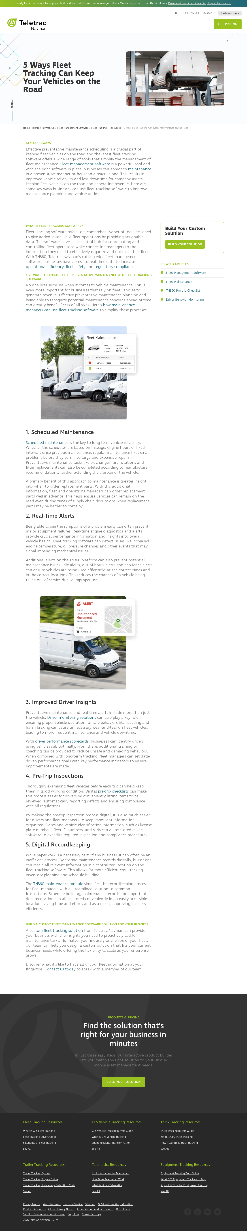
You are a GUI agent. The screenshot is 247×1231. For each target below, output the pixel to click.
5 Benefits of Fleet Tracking (39, 1143)
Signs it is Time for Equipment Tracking (184, 1185)
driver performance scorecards (62, 741)
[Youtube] (217, 1211)
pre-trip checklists (113, 791)
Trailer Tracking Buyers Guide (40, 1179)
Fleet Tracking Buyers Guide (40, 1137)
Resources (115, 128)
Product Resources (34, 1209)
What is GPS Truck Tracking (177, 1137)
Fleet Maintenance (179, 282)
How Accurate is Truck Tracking (179, 1143)
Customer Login (230, 13)
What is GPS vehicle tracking (109, 1137)
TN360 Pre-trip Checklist (183, 290)
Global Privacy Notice (61, 1209)
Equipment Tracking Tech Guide (180, 1173)
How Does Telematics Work (108, 1179)
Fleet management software (85, 164)
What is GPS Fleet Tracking (39, 1131)
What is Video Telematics (107, 1185)
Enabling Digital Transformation (111, 1143)
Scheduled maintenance (47, 442)
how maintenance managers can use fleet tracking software (80, 307)
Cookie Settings (91, 1214)
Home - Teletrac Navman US (38, 128)
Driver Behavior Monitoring (185, 299)
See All (27, 1149)
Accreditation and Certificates (95, 1209)
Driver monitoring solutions (71, 717)
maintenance (139, 169)
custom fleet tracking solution (56, 930)
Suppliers (73, 1214)
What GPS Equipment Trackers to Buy (183, 1179)
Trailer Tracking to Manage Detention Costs (49, 1185)
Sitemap (90, 1204)
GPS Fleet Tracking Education (115, 1204)
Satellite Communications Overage (44, 1214)
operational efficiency (45, 266)
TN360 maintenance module (58, 884)
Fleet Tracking (99, 128)
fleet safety (76, 266)
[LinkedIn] (207, 1211)
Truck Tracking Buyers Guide (177, 1131)
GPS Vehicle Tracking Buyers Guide (112, 1131)
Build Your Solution (185, 244)
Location (207, 13)
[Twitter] (197, 1211)
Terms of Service (73, 1204)
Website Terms (52, 1204)
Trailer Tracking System (36, 1173)
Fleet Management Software (72, 128)
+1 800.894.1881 (190, 13)
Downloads (123, 1209)
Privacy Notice (31, 1204)
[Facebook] (187, 1211)
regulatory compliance (114, 266)
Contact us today (60, 969)
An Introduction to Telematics (110, 1173)
